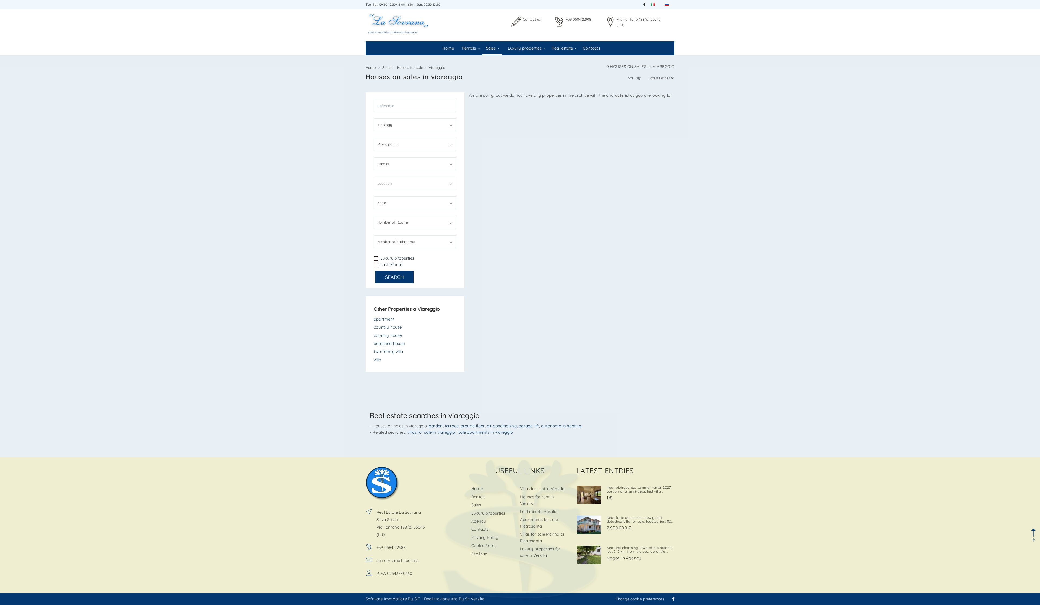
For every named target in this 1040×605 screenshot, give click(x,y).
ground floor (473, 425)
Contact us (532, 19)
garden (436, 425)
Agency (478, 521)
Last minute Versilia (538, 511)
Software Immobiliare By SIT (393, 598)
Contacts (591, 48)
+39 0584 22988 (579, 19)
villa (377, 359)
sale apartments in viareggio (485, 432)
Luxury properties (525, 48)
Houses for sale (410, 67)
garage (525, 425)
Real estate (562, 48)
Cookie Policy (484, 545)
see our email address (397, 560)
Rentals (469, 48)
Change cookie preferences (640, 599)
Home (448, 48)
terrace (452, 425)
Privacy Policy (484, 537)
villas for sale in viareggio (431, 432)
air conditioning (502, 425)
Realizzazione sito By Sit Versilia (454, 598)
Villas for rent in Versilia (542, 488)
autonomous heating (561, 425)
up (1033, 540)
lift (537, 425)
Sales (491, 48)
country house (388, 327)
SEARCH (394, 277)
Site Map (479, 553)
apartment (384, 319)
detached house (389, 343)
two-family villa (388, 351)
